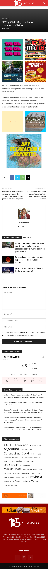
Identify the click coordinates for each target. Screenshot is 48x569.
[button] (4, 3)
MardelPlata (27, 469)
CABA (27, 450)
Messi (35, 469)
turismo (26, 481)
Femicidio (37, 458)
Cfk (31, 450)
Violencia (14, 485)
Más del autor (28, 237)
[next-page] (7, 279)
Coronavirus (12, 453)
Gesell (6, 461)
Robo (12, 481)
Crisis (39, 454)
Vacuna (35, 481)
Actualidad (5, 18)
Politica (18, 477)
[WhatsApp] (22, 177)
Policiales (11, 477)
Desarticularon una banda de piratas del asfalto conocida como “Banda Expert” (36, 195)
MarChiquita (25, 465)
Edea (21, 458)
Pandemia (25, 473)
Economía (15, 458)
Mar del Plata (13, 469)
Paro (38, 473)
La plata (26, 461)
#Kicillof (8, 445)
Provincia (35, 477)
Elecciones (28, 457)
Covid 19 (33, 454)
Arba (39, 445)
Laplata (19, 461)
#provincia (21, 445)
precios (24, 477)
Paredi (33, 473)
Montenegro (7, 473)
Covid (25, 453)
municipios (16, 473)
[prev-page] (3, 279)
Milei (40, 469)
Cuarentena (7, 458)
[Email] (28, 177)
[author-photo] (24, 219)
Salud (18, 481)
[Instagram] (24, 226)
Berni (22, 450)
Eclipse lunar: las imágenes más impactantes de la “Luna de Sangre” (29, 260)
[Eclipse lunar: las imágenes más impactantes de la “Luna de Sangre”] (8, 260)
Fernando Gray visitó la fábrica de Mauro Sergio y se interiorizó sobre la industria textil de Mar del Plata (23, 419)
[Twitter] (17, 177)
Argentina (11, 449)
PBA (5, 477)
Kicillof (12, 461)
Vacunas (7, 485)
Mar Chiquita (11, 465)
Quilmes (6, 481)
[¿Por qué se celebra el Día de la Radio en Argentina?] (8, 270)
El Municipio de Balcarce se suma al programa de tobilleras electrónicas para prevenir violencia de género (13, 195)
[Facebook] (12, 177)
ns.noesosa (24, 222)
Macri (32, 461)
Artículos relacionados (12, 237)
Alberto (33, 445)
